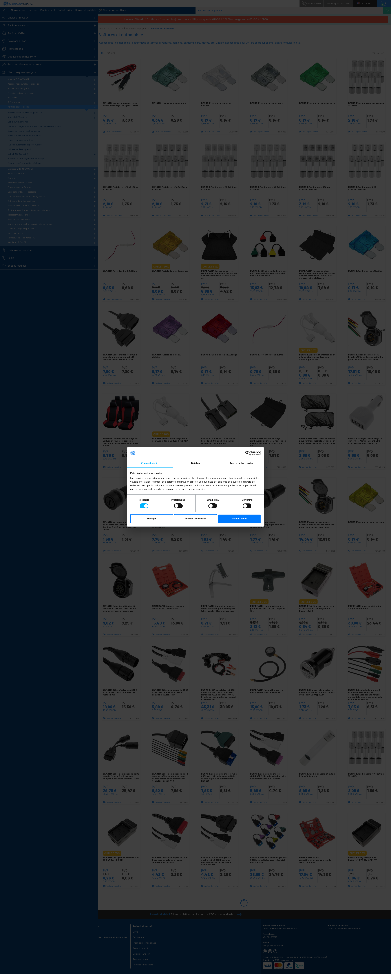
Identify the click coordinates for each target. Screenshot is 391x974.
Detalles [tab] (195, 463)
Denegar (151, 518)
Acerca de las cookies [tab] (241, 463)
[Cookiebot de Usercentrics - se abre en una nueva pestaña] (247, 453)
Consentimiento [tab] (149, 463)
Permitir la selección (195, 518)
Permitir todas (239, 518)
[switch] (178, 506)
